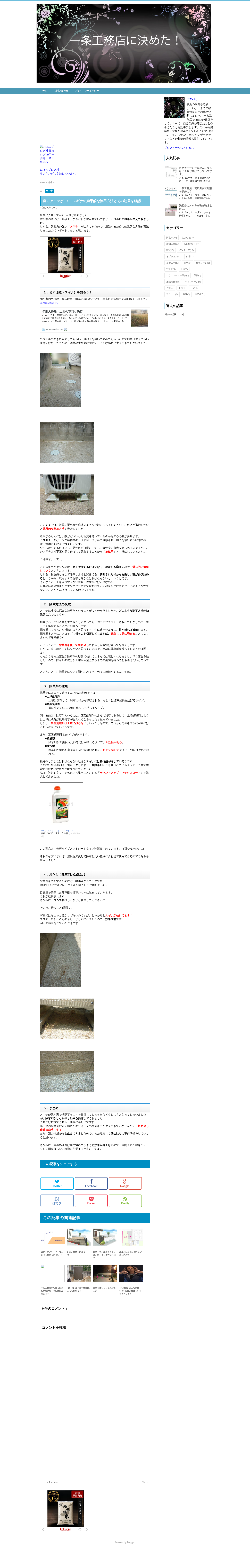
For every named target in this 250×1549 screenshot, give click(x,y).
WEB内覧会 (191, 244)
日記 (193, 288)
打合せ (171, 269)
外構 (190, 256)
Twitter (57, 1186)
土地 (184, 269)
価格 (197, 275)
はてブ (57, 1200)
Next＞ (145, 1482)
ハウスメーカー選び (177, 275)
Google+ (125, 1186)
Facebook (91, 1186)
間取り (171, 237)
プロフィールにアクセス (179, 147)
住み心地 (188, 237)
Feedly (125, 1203)
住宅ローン (203, 263)
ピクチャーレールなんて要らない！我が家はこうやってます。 (195, 171)
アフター (172, 294)
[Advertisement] (98, 121)
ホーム (43, 90)
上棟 (181, 288)
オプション (173, 256)
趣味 (186, 294)
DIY (170, 250)
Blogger (131, 1542)
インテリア (186, 250)
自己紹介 (200, 294)
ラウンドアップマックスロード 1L (57, 830)
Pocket (91, 1203)
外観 (169, 288)
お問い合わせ (61, 90)
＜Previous (52, 1482)
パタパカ (192, 99)
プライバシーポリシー (87, 90)
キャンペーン (193, 281)
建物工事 (172, 244)
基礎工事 (172, 263)
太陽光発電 (173, 281)
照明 (187, 263)
